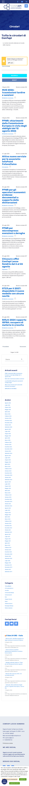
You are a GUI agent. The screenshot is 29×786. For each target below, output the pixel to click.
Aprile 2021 (7, 543)
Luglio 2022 (7, 510)
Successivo (23, 346)
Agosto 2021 (8, 534)
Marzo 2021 (7, 545)
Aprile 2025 (7, 438)
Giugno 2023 (8, 486)
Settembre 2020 (8, 558)
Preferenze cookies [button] (8, 743)
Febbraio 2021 (8, 547)
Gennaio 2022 (8, 523)
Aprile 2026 (7, 411)
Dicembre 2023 (8, 473)
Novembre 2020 (8, 554)
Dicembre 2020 (8, 551)
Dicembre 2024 (8, 446)
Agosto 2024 (8, 455)
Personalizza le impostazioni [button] (9, 779)
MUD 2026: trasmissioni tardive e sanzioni (13, 92)
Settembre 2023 (8, 479)
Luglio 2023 (7, 484)
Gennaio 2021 (8, 549)
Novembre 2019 (8, 567)
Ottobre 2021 (8, 530)
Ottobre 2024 (8, 451)
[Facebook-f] (17, 1)
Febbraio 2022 (8, 521)
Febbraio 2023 (8, 495)
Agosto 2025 (8, 429)
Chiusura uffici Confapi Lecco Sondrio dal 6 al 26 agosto (12, 263)
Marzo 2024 (7, 466)
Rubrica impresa (8, 608)
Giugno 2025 (8, 433)
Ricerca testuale (6, 66)
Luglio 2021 (7, 536)
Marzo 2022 (7, 519)
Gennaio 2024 (8, 471)
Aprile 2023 (7, 490)
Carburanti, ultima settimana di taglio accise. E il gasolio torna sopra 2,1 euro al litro (14, 686)
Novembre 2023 (8, 475)
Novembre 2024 (8, 449)
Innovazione (5, 167)
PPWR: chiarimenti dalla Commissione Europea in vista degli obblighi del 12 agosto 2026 (14, 125)
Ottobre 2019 (8, 569)
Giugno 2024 (8, 459)
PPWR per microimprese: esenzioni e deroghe (13, 231)
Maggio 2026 (8, 409)
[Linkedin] (16, 624)
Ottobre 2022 (8, 503)
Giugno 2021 (8, 538)
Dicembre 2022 (8, 499)
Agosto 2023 (8, 481)
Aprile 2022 (7, 516)
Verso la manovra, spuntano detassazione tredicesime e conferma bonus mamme (13, 651)
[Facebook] (7, 624)
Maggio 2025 (8, 435)
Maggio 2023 (8, 488)
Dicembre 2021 (8, 525)
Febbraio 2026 (8, 416)
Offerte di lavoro (8, 603)
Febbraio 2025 (8, 442)
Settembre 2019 (8, 571)
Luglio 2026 (7, 405)
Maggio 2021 (8, 541)
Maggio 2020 (8, 562)
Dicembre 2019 (8, 565)
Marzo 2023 (7, 492)
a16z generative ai (9, 588)
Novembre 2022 (8, 501)
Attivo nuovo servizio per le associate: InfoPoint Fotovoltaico (14, 160)
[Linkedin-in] (26, 1)
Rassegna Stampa (9, 605)
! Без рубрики (8, 586)
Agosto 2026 (8, 403)
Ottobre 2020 (8, 556)
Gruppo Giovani (8, 599)
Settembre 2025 (8, 427)
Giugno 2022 (8, 512)
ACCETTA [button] (22, 779)
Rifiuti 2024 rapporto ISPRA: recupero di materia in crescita (14, 322)
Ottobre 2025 (8, 425)
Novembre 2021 (8, 527)
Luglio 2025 (7, 431)
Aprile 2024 (7, 464)
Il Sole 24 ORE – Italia (14, 635)
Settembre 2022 (8, 505)
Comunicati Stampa (9, 592)
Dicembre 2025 (8, 420)
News (6, 601)
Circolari (7, 590)
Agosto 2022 (8, 508)
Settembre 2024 (8, 453)
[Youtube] (22, 1)
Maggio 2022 (8, 514)
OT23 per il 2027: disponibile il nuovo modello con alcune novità (13, 292)
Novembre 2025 (8, 422)
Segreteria (4, 269)
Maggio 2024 (8, 462)
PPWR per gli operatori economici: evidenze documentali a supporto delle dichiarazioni (14, 196)
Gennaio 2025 (8, 444)
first (6, 597)
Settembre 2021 (8, 532)
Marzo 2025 (7, 440)
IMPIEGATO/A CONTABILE (11, 388)
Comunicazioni (8, 594)
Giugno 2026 (8, 407)
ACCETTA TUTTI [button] (14, 783)
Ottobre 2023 (8, 477)
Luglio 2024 (7, 457)
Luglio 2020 (7, 560)
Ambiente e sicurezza (7, 98)
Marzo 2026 (7, 414)
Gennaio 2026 (8, 418)
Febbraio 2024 (8, 468)
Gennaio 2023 (8, 497)
